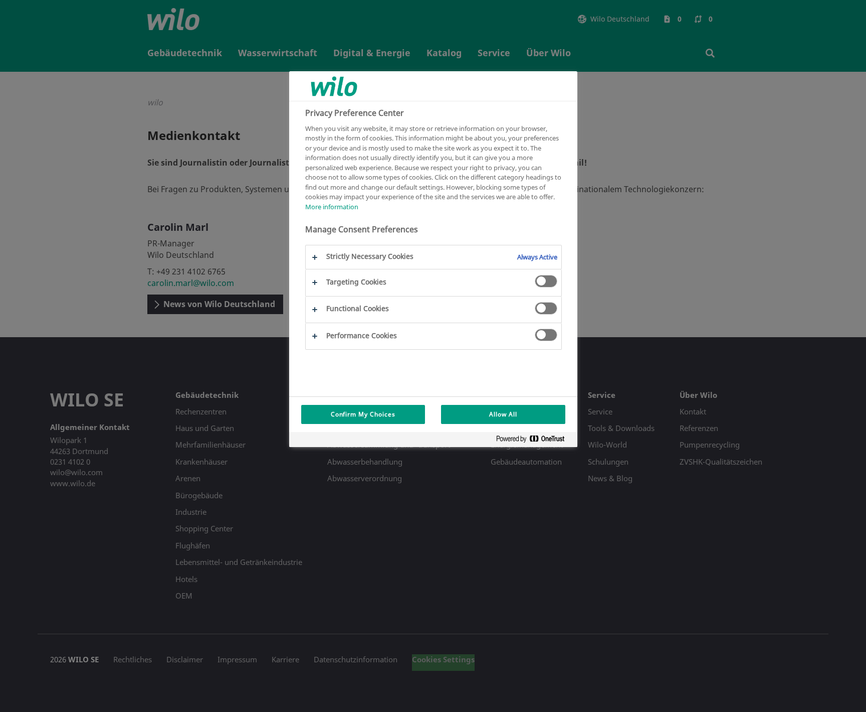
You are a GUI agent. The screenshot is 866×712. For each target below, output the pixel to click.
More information (331, 206)
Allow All (503, 414)
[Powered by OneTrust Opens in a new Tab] (534, 441)
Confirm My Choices (363, 414)
